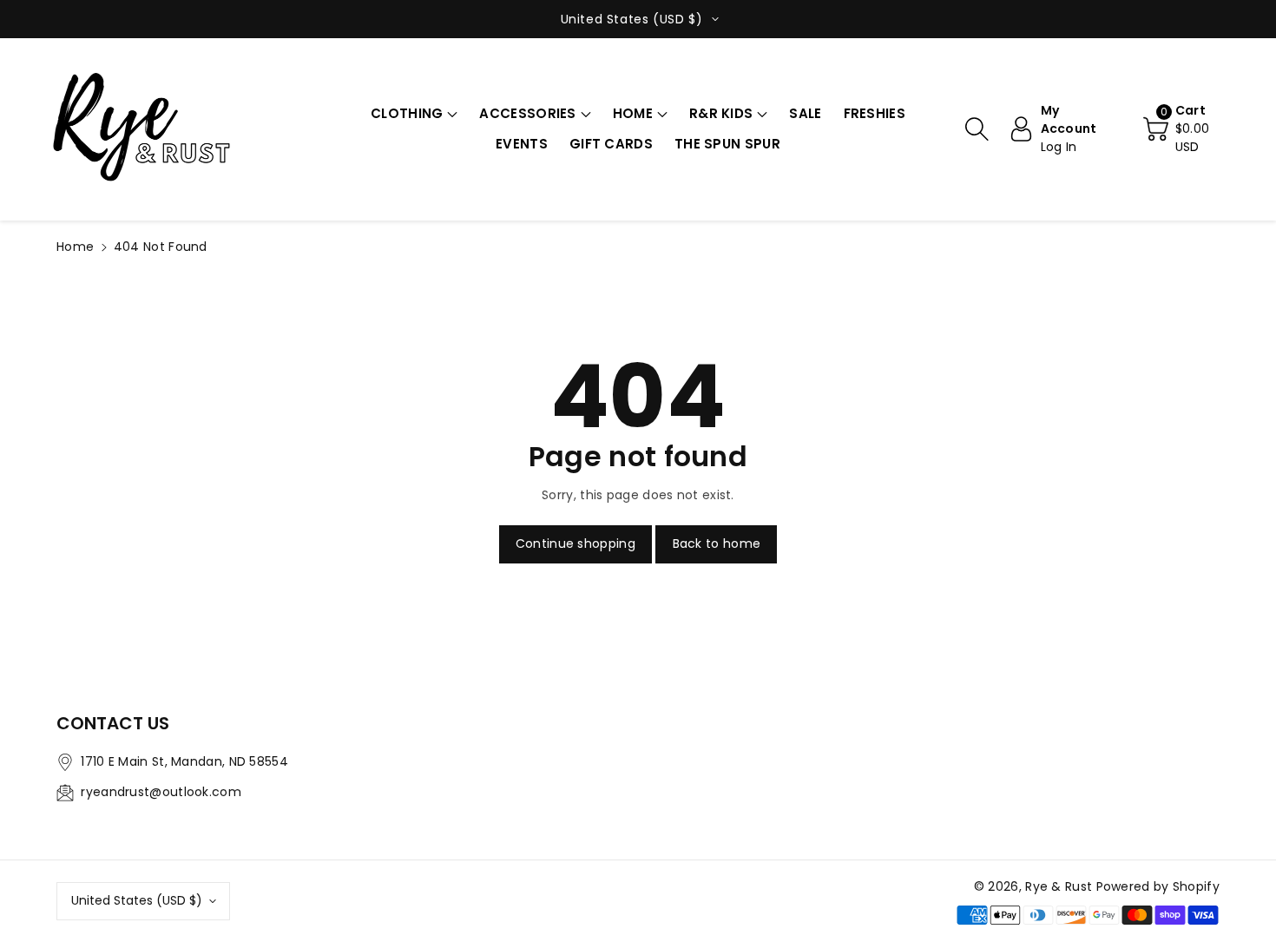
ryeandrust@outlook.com (161, 791)
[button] (414, 114)
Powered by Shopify (1158, 886)
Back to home (717, 543)
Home (75, 246)
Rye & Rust (1058, 886)
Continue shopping (575, 543)
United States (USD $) (136, 900)
